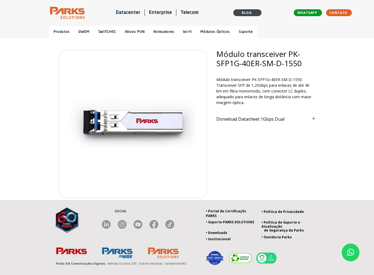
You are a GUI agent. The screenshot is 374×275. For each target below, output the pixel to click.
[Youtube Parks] (138, 224)
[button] (164, 32)
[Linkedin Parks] (106, 224)
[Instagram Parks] (122, 224)
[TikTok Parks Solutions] (169, 224)
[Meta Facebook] (153, 224)
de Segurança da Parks (282, 230)
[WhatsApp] (350, 252)
